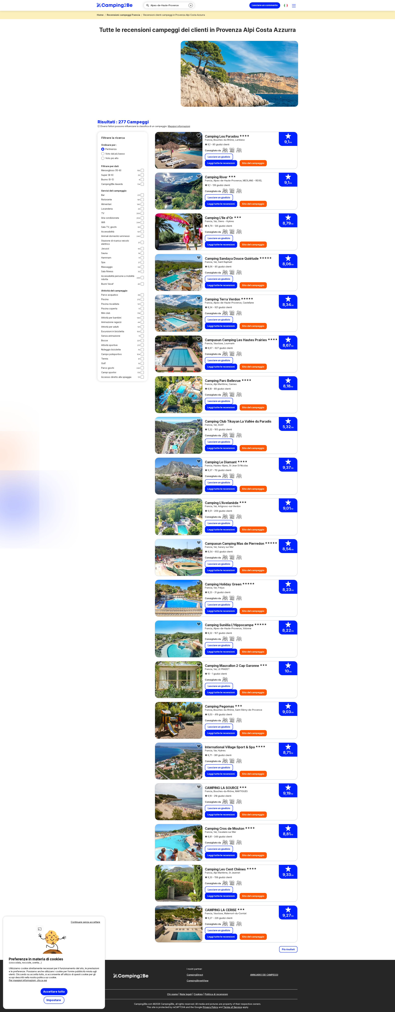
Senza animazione (110, 336)
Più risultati (288, 949)
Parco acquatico (109, 294)
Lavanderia (107, 208)
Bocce (104, 340)
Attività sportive (109, 345)
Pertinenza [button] (110, 149)
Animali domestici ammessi (115, 236)
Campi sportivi (108, 372)
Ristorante (106, 199)
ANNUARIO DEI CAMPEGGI (264, 974)
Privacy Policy (210, 1007)
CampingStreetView (197, 980)
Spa (103, 262)
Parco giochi (107, 368)
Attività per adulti (110, 326)
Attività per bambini (111, 317)
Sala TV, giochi (108, 227)
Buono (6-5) (107, 179)
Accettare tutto (54, 991)
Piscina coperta (109, 308)
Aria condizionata (110, 218)
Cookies (198, 994)
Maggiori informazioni (179, 126)
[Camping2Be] (114, 5)
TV (102, 213)
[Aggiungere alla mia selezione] (199, 135)
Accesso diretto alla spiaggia (116, 377)
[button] (286, 5)
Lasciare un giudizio (219, 156)
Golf (103, 363)
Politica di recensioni (216, 994)
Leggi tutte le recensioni (221, 163)
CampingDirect (195, 974)
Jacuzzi (105, 248)
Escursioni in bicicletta (112, 331)
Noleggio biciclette (111, 349)
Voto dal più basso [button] (115, 153)
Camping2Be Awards (112, 184)
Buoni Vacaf (107, 284)
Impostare (54, 1000)
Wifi (103, 222)
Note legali (186, 994)
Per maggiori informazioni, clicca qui (28, 980)
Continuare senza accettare (85, 922)
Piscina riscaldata (110, 304)
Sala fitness (107, 271)
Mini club (105, 313)
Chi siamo (172, 994)
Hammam (106, 257)
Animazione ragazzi (111, 322)
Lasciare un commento (265, 5)
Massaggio (107, 267)
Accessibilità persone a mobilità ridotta (117, 278)
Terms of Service (232, 1007)
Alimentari (106, 204)
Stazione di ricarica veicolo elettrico (115, 242)
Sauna (104, 253)
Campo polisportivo (111, 354)
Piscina (104, 299)
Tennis (104, 358)
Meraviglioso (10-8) (111, 170)
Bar (103, 195)
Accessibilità (107, 231)
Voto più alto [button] (111, 158)
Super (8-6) (107, 175)
